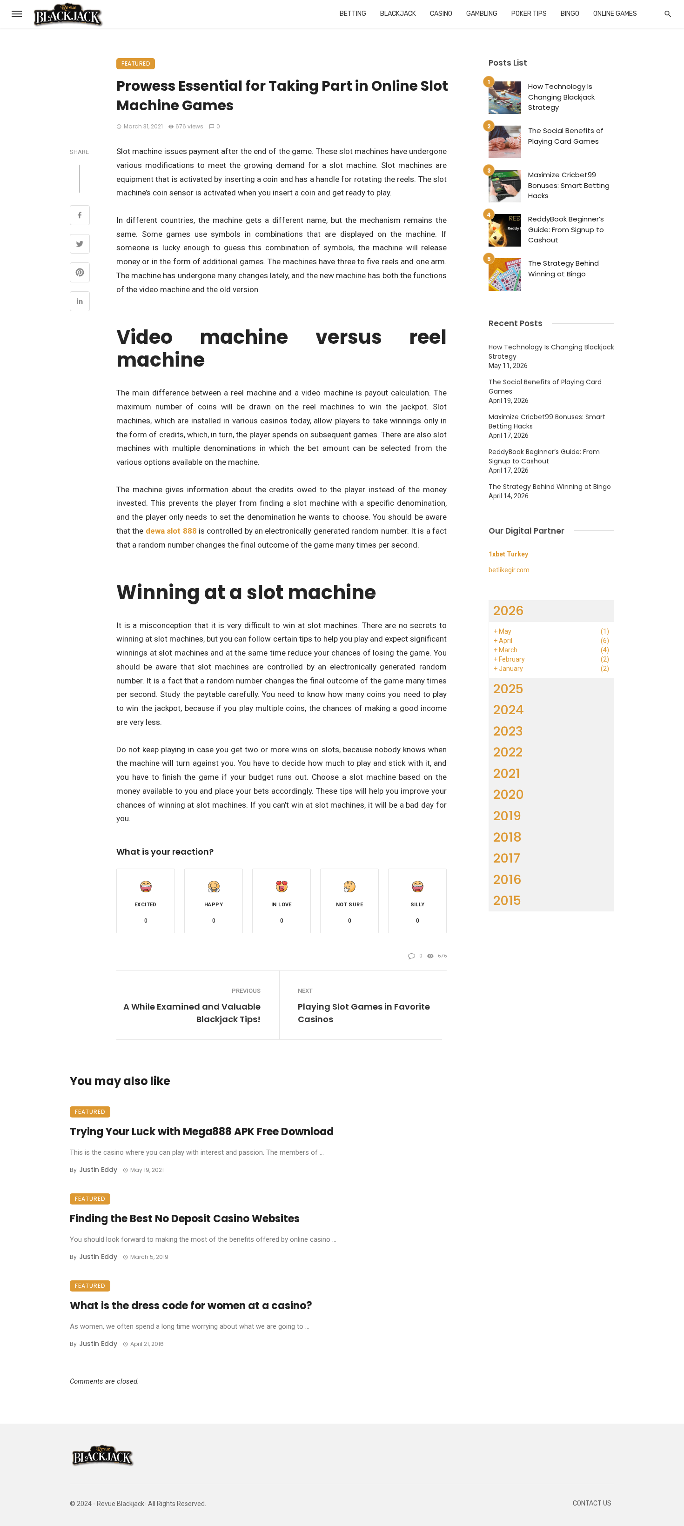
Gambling (481, 14)
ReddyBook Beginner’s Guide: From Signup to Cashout (566, 229)
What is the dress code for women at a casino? (191, 1305)
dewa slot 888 (171, 530)
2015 (507, 900)
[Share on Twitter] (80, 245)
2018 (507, 837)
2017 (506, 858)
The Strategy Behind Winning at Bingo (563, 268)
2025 (508, 689)
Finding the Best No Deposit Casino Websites (185, 1218)
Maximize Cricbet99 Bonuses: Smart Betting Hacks (569, 185)
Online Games (615, 14)
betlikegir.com (509, 570)
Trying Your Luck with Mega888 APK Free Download (202, 1131)
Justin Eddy (98, 1169)
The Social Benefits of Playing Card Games (566, 136)
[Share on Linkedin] (80, 302)
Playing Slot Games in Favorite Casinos (364, 1013)
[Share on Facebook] (80, 216)
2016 (507, 879)
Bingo (570, 14)
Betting (353, 14)
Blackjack (398, 14)
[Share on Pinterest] (80, 273)
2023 (508, 731)
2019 (507, 816)
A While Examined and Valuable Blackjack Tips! (192, 1013)
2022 (508, 752)
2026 (508, 611)
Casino (441, 14)
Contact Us (592, 1503)
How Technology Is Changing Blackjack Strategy (561, 96)
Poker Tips (529, 14)
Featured (135, 63)
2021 (506, 773)
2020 (508, 794)
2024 (508, 710)
